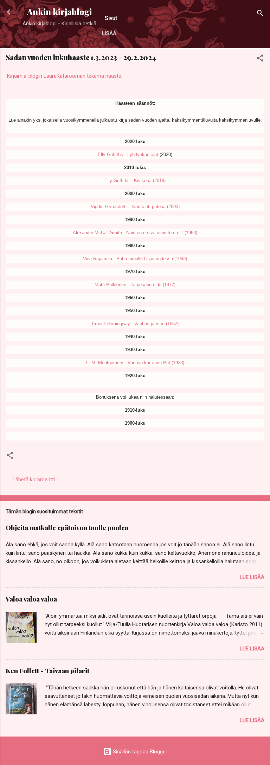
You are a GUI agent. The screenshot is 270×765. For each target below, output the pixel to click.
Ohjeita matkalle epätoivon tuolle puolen (67, 527)
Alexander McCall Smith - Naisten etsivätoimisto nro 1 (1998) (135, 232)
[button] (260, 59)
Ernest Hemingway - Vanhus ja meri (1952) (135, 323)
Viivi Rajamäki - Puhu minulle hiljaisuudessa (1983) (135, 258)
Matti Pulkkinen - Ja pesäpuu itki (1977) (135, 284)
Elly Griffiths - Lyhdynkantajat (128, 154)
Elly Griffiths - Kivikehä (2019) (135, 180)
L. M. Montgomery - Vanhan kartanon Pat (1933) (135, 362)
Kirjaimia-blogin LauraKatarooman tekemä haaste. (64, 76)
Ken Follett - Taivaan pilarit (47, 671)
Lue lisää (252, 577)
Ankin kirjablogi (59, 11)
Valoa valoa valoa (31, 599)
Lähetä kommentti (34, 479)
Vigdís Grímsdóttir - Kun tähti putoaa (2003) (135, 206)
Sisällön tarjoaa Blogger (139, 751)
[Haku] (260, 14)
